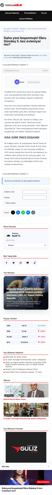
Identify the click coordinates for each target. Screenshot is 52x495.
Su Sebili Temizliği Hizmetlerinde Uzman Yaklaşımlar (25, 360)
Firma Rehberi (30, 13)
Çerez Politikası (26, 19)
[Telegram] (28, 212)
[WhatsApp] (23, 212)
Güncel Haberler (12, 13)
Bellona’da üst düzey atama (16, 357)
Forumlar (15, 29)
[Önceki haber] (39, 280)
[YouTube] (28, 263)
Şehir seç (10, 240)
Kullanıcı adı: (9, 192)
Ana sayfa (7, 29)
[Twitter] (13, 212)
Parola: (7, 197)
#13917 (45, 71)
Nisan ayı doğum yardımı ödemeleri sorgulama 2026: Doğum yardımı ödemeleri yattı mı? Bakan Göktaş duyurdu (25, 364)
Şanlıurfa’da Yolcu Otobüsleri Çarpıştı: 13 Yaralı (23, 372)
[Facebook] (18, 212)
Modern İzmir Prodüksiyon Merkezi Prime (21, 369)
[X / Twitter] (13, 263)
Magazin (23, 29)
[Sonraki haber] (44, 280)
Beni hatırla (11, 203)
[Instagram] (20, 263)
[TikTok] (35, 263)
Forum (44, 13)
